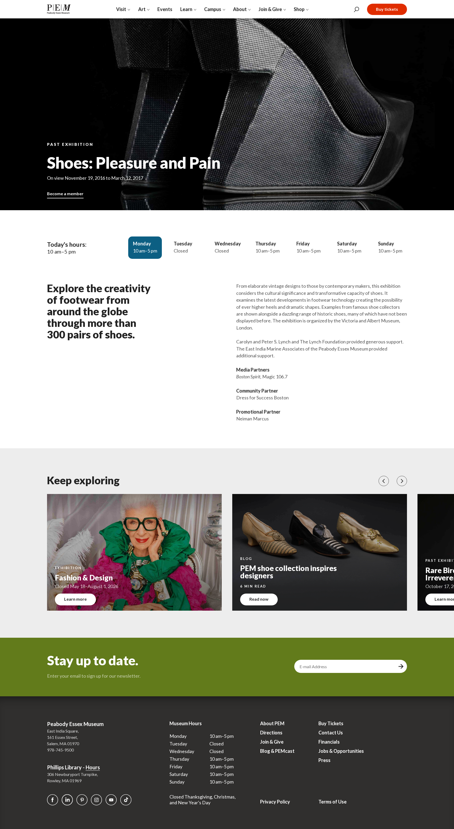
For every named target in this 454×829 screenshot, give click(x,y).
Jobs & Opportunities (341, 751)
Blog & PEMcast (277, 751)
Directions (271, 732)
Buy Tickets (330, 723)
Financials (329, 742)
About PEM (272, 723)
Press (324, 760)
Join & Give (271, 742)
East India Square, (63, 730)
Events (164, 9)
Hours (93, 767)
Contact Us (330, 732)
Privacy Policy (275, 802)
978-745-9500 (60, 749)
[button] (384, 481)
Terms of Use (332, 802)
